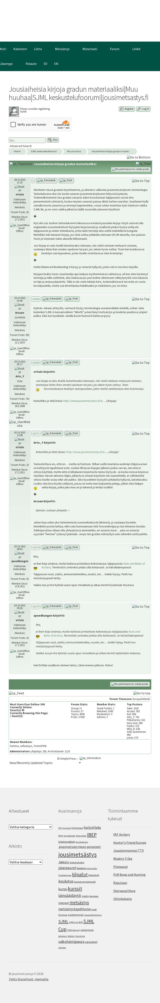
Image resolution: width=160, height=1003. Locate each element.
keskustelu (91, 868)
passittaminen (76, 914)
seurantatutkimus (93, 915)
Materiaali (89, 49)
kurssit (75, 889)
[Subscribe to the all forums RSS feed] (17, 693)
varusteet (91, 942)
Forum (114, 49)
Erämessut (77, 827)
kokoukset (93, 875)
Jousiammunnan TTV (128, 850)
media (85, 896)
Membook (94, 896)
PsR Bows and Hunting (129, 874)
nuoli (94, 909)
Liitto (38, 49)
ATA (60, 828)
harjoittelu (92, 827)
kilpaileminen (64, 875)
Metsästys (62, 49)
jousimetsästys (77, 854)
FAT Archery (121, 834)
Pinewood (120, 867)
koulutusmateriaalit (85, 881)
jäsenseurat (67, 868)
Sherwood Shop (124, 891)
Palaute (31, 64)
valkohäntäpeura (71, 941)
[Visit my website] (19, 423)
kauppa (81, 868)
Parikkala (62, 915)
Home (17, 151)
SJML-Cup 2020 (76, 922)
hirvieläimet (69, 835)
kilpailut (80, 874)
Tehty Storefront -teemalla (28, 979)
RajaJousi (120, 883)
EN (56, 64)
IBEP (92, 835)
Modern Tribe (122, 858)
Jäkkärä (63, 862)
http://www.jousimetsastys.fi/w (82, 401)
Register (129, 108)
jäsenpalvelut (76, 862)
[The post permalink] (46, 180)
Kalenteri (20, 49)
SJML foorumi (73, 930)
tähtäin (71, 936)
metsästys (79, 902)
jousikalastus (81, 842)
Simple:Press (68, 758)
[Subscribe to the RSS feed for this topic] (144, 163)
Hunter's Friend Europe (129, 842)
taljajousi (62, 936)
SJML (63, 921)
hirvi (60, 835)
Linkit (136, 49)
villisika (62, 947)
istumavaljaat (66, 842)
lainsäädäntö (69, 895)
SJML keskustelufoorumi (44, 151)
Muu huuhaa (74, 151)
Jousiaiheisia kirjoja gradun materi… (111, 151)
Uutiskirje (80, 936)
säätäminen (87, 929)
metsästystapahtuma (74, 909)
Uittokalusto (122, 899)
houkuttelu (81, 835)
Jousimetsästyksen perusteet (79, 847)
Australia (66, 828)
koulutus (65, 881)
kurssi (62, 889)
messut (63, 903)
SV (45, 64)
